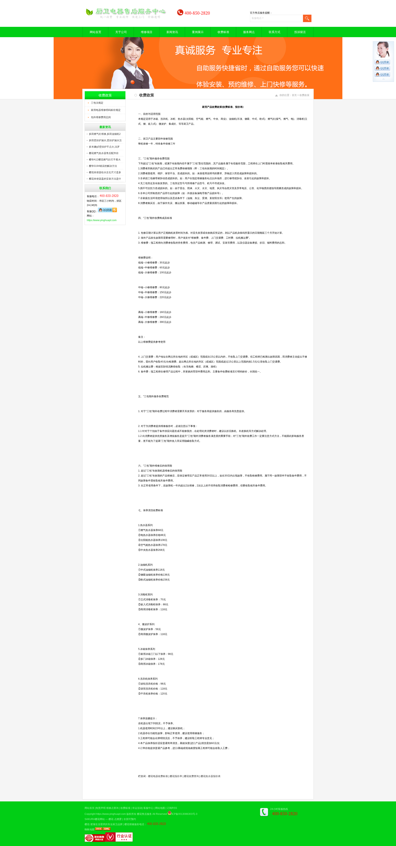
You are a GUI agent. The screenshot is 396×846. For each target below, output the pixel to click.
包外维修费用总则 (101, 117)
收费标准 (223, 32)
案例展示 (198, 32)
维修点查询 (112, 808)
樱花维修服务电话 (134, 824)
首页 (294, 95)
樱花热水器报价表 (210, 776)
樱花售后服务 (144, 814)
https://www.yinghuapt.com (102, 220)
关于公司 (121, 32)
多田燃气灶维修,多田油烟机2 (105, 134)
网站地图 (160, 808)
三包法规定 (97, 102)
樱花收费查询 (191, 776)
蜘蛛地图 (89, 829)
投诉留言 (300, 32)
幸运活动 (137, 808)
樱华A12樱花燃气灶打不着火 (105, 159)
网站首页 (95, 32)
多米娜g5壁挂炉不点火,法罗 (104, 146)
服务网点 (249, 32)
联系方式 (274, 32)
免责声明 (101, 808)
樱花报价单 (176, 776)
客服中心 (148, 808)
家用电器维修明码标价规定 (106, 110)
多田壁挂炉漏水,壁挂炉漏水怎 (105, 140)
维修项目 (146, 32)
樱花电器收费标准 (158, 776)
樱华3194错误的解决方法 (103, 166)
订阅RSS (172, 808)
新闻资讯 (172, 32)
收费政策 (304, 95)
